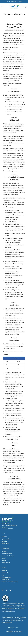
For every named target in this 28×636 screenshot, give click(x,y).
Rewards (4, 558)
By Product (4, 536)
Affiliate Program (6, 562)
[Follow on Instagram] (6, 590)
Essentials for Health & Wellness (10, 581)
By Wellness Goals (6, 539)
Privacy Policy (9, 631)
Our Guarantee (5, 572)
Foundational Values (7, 553)
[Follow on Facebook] (2, 590)
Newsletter (4, 541)
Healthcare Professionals (8, 555)
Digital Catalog (5, 543)
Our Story (4, 551)
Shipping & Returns (6, 577)
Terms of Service (17, 631)
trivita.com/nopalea (10, 221)
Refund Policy (5, 579)
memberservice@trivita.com (8, 611)
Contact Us (4, 570)
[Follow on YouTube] (10, 590)
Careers (4, 560)
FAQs (3, 575)
